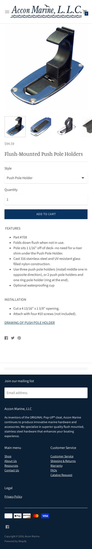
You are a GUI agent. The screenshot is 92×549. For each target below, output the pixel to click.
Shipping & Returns (63, 461)
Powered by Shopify (15, 541)
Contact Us (11, 470)
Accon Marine (32, 536)
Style (8, 168)
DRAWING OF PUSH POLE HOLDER (29, 322)
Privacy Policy (13, 497)
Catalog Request (61, 475)
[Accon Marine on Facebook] (7, 526)
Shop (7, 456)
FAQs (53, 470)
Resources (11, 466)
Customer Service (61, 456)
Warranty (56, 466)
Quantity (10, 190)
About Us (10, 461)
